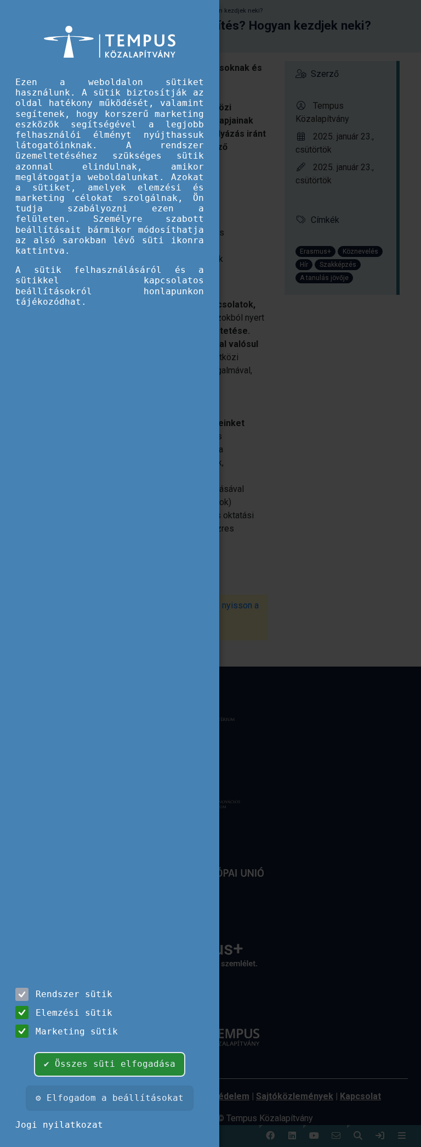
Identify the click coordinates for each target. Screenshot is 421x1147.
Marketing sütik (77, 1031)
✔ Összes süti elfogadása (109, 1064)
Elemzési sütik (74, 1013)
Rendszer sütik (74, 994)
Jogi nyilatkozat (59, 1125)
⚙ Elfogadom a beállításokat (110, 1098)
